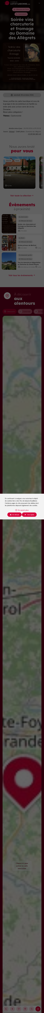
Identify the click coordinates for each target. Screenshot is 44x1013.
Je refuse (15, 514)
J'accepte (30, 514)
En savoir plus (23, 510)
